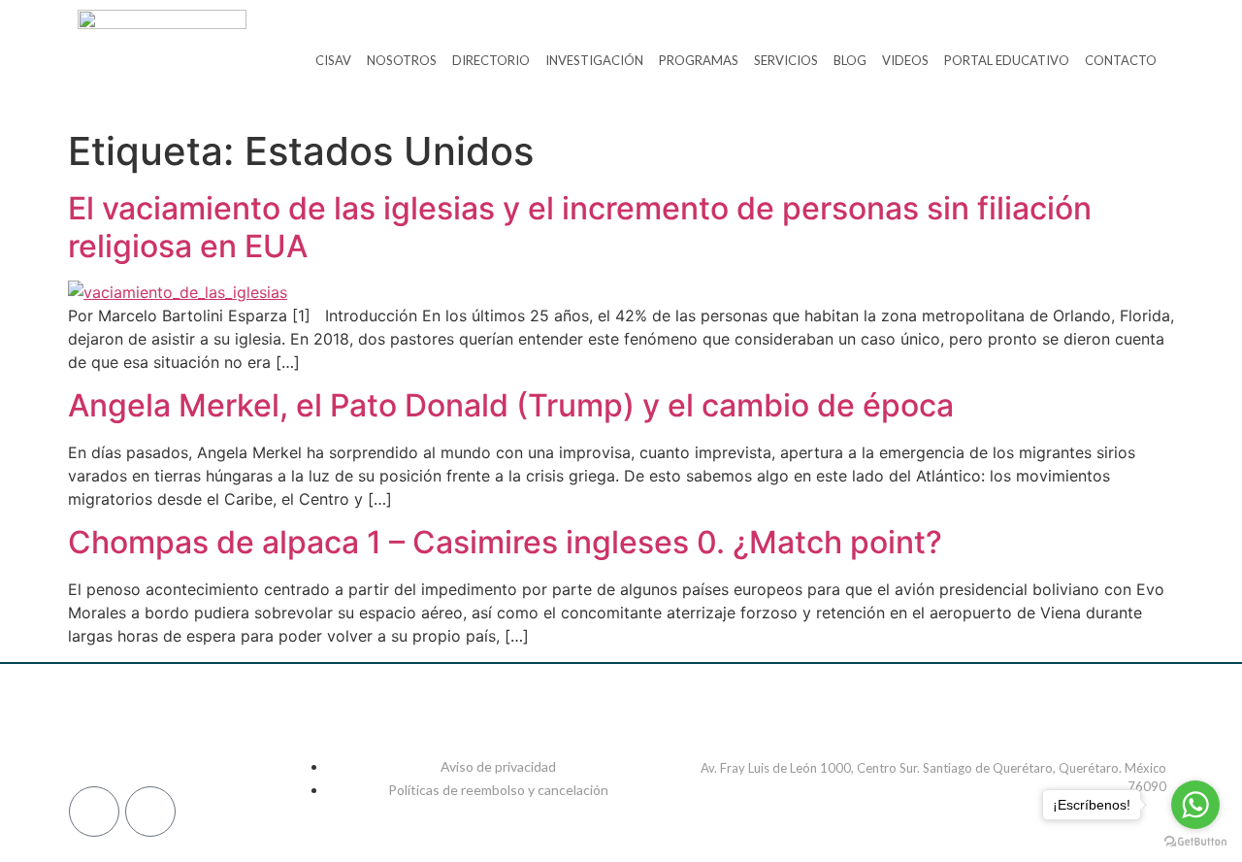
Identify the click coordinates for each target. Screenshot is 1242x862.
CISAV (333, 60)
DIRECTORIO (491, 60)
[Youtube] (272, 737)
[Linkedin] (182, 737)
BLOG (849, 60)
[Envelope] (150, 811)
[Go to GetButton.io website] (1195, 842)
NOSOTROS (402, 60)
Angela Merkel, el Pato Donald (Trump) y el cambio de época (511, 405)
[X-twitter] (228, 737)
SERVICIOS (786, 60)
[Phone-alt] (94, 811)
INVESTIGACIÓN (594, 60)
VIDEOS (905, 60)
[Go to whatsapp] (1195, 804)
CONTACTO (1121, 60)
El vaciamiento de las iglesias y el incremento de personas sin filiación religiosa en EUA (580, 226)
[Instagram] (138, 737)
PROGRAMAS (698, 60)
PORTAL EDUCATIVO (1006, 60)
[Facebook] (92, 737)
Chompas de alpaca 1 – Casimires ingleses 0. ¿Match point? (505, 542)
